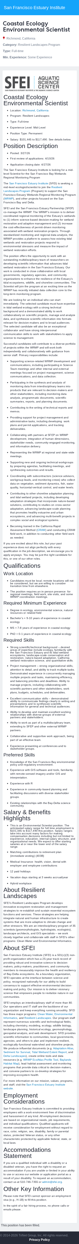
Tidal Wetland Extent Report (49, 1052)
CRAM (41, 529)
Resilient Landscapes (37, 1017)
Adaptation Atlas (63, 1048)
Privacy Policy (39, 1239)
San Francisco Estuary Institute (28, 183)
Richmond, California (35, 110)
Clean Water (45, 1014)
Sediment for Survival (16, 1052)
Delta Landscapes (14, 1055)
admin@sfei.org (52, 1181)
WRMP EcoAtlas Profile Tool (40, 1059)
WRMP (8, 198)
